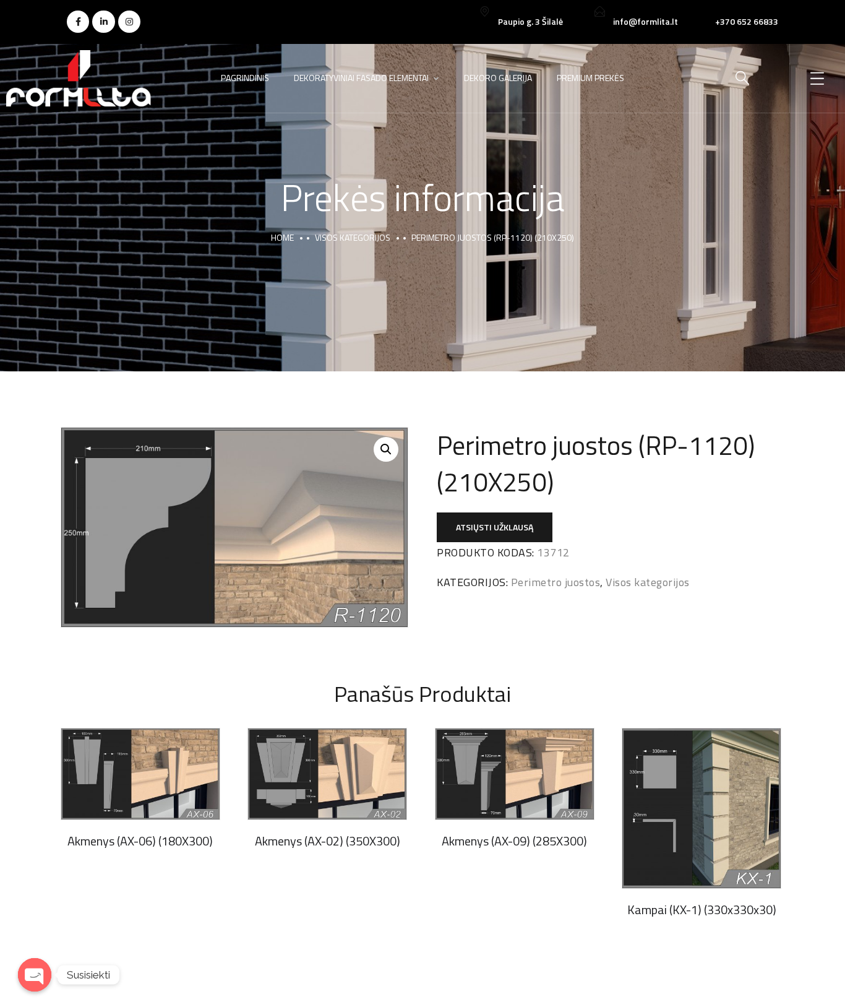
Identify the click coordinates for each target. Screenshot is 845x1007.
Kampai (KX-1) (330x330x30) (701, 909)
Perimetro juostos (556, 582)
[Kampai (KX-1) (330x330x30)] (701, 808)
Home (282, 237)
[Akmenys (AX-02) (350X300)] (327, 774)
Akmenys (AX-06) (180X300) (140, 840)
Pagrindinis (245, 77)
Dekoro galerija (498, 77)
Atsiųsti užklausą (494, 527)
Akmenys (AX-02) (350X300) (327, 840)
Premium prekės (590, 77)
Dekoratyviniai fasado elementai (361, 77)
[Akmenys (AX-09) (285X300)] (514, 774)
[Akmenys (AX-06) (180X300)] (140, 774)
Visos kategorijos (352, 237)
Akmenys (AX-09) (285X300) (514, 840)
